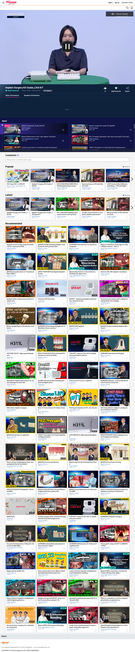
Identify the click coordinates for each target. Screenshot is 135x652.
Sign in (110, 2)
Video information (12, 95)
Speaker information (32, 95)
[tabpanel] (17, 181)
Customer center (127, 2)
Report (49, 90)
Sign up (117, 2)
